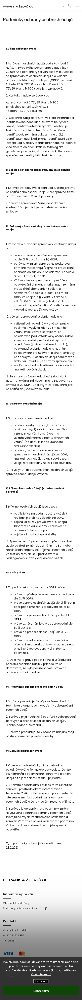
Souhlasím (41, 991)
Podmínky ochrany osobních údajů (25, 908)
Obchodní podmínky (16, 903)
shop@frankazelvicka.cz (31, 107)
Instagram (9, 940)
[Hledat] (63, 6)
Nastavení (41, 981)
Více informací (41, 974)
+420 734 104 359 (13, 935)
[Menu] (77, 6)
